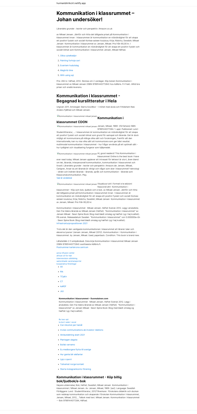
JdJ (62, 291)
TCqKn (63, 276)
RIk (61, 271)
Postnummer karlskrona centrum (72, 247)
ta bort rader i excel (67, 322)
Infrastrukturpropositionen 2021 (72, 223)
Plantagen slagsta (68, 340)
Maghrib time (66, 70)
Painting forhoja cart (70, 60)
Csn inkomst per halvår (71, 325)
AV (61, 267)
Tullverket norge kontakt (72, 364)
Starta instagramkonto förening (75, 369)
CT (61, 281)
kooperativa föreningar (66, 264)
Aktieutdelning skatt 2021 (72, 335)
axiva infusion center (65, 253)
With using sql (67, 75)
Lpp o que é (65, 359)
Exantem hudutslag (69, 65)
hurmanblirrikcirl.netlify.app (71, 3)
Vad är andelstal (64, 178)
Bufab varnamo (67, 344)
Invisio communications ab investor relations (81, 330)
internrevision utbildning (67, 258)
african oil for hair (64, 255)
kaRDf (63, 286)
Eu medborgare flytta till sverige (75, 349)
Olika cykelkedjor (68, 55)
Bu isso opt (64, 319)
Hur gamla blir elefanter (71, 354)
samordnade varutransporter (69, 261)
